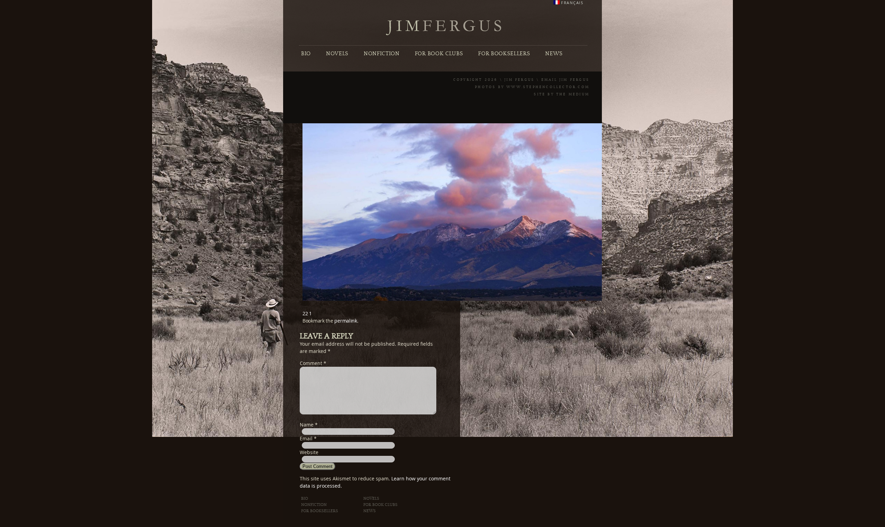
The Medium (572, 94)
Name (307, 424)
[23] (458, 299)
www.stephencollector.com (547, 87)
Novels (337, 53)
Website (309, 452)
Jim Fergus (444, 28)
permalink (345, 320)
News (554, 53)
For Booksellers (504, 53)
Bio (306, 53)
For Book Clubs (439, 53)
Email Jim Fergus (565, 80)
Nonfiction (382, 53)
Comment (313, 363)
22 (305, 313)
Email (306, 438)
